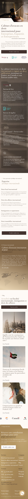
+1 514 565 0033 (7, 477)
